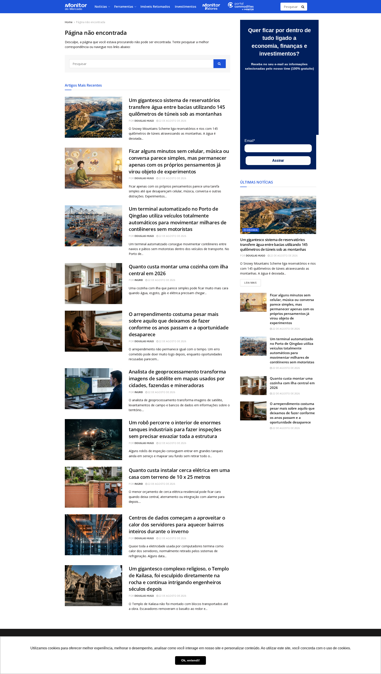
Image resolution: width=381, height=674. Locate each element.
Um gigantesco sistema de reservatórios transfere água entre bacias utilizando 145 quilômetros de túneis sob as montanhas (177, 107)
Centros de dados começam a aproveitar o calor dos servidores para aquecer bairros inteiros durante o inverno (177, 524)
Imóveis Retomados (155, 6)
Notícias (101, 6)
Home (69, 22)
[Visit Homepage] (76, 6)
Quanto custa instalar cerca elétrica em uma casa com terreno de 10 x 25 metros (179, 473)
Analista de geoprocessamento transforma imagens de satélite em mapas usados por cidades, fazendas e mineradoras (177, 378)
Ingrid (138, 280)
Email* (250, 141)
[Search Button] (303, 7)
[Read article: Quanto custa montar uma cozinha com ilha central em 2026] (93, 283)
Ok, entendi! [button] (190, 660)
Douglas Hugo (144, 120)
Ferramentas (123, 6)
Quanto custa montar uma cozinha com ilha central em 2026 (292, 383)
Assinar (278, 160)
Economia (251, 230)
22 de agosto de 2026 (172, 120)
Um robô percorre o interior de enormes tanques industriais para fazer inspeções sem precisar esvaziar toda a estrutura (175, 429)
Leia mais (252, 281)
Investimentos (185, 6)
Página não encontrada (90, 22)
